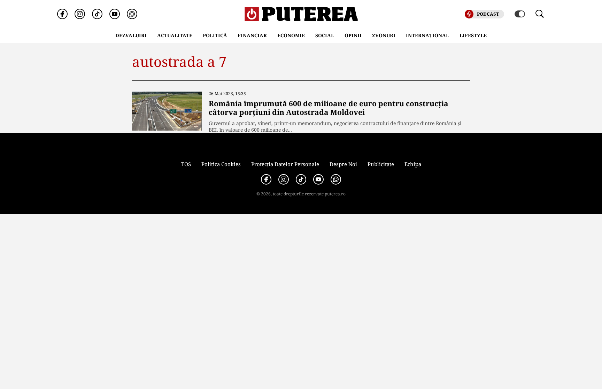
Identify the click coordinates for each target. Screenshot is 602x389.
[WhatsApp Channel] (132, 14)
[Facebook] (62, 14)
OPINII (353, 35)
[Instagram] (80, 14)
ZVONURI (383, 35)
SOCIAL (324, 35)
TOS (186, 164)
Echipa (412, 164)
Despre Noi (343, 164)
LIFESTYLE (473, 35)
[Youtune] (114, 14)
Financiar (252, 35)
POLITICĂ (215, 35)
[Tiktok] (97, 14)
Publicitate (381, 164)
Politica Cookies (221, 164)
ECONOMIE (291, 35)
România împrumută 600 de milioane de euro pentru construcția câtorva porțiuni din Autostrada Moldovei (328, 108)
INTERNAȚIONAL (427, 35)
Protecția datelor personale (285, 164)
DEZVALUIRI (131, 35)
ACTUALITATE (174, 35)
